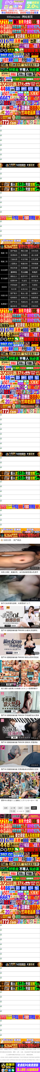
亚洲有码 (13, 255)
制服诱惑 (34, 298)
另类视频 (34, 264)
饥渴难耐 (24, 268)
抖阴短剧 (24, 306)
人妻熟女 (13, 264)
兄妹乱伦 (24, 302)
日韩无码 (34, 306)
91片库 (14, 289)
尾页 (27, 811)
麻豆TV (24, 285)
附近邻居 (13, 268)
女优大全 (24, 289)
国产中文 (13, 302)
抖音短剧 (13, 285)
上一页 (13, 808)
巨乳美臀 (34, 259)
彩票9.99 (13, 281)
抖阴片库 (4, 295)
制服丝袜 (24, 264)
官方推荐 (4, 278)
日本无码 (34, 251)
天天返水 (34, 281)
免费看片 (4, 304)
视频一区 (4, 253)
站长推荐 (4, 270)
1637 (20, 808)
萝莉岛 (34, 289)
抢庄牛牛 (24, 276)
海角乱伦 (24, 298)
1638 (27, 808)
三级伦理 (13, 259)
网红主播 (24, 251)
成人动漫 (34, 255)
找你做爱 (34, 268)
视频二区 (4, 261)
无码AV (4, 287)
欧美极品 (24, 255)
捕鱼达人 (13, 276)
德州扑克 (34, 276)
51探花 (34, 285)
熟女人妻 (24, 293)
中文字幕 (24, 259)
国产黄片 (13, 293)
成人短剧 (34, 302)
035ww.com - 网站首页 (20, 16)
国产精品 (13, 251)
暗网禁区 (13, 298)
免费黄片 (34, 293)
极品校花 (13, 306)
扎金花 (24, 281)
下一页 (12, 811)
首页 (5, 808)
